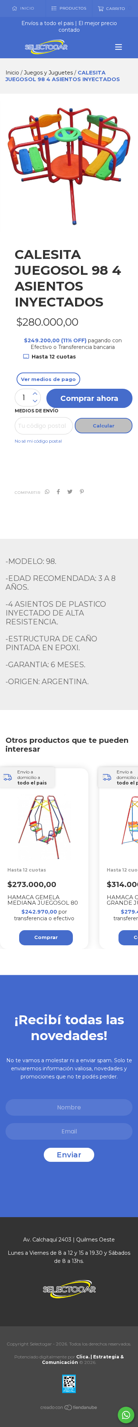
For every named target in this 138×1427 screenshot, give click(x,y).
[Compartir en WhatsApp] (47, 492)
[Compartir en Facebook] (58, 492)
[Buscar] (129, 66)
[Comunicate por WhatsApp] (126, 1415)
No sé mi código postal (38, 441)
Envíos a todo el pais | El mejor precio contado (69, 26)
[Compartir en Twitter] (69, 492)
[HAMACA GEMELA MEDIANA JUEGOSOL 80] (48, 849)
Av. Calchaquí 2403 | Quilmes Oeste (69, 1239)
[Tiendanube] (69, 1409)
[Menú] (115, 47)
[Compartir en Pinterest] (82, 492)
